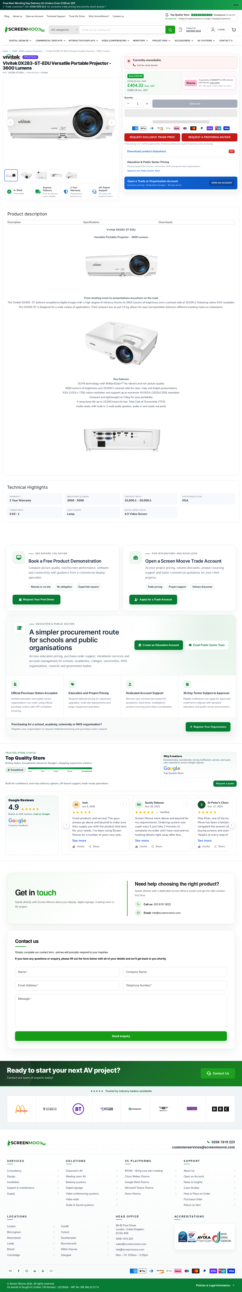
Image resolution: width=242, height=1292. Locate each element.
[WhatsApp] (43, 1271)
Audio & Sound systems (80, 1205)
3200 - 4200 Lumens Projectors (27, 51)
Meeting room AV (76, 1176)
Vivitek (44, 73)
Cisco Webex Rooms (137, 1176)
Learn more (215, 82)
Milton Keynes (69, 1249)
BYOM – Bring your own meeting (144, 1170)
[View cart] (234, 29)
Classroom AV (74, 1170)
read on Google (41, 814)
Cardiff (65, 1226)
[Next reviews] (232, 825)
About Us (189, 1170)
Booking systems (76, 1182)
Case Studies (191, 1187)
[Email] (10, 1271)
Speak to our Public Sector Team (143, 170)
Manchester (14, 1237)
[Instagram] (26, 1271)
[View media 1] (11, 175)
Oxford (65, 1232)
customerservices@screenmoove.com (203, 1147)
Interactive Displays (82, 40)
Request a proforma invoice (209, 137)
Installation (13, 1182)
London (11, 1226)
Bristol (10, 1249)
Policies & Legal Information (213, 1285)
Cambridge (13, 1255)
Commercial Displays (49, 40)
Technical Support (56, 16)
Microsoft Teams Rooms (139, 1187)
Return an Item (192, 1205)
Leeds (10, 1243)
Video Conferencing (114, 40)
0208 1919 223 (38, 6)
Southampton (68, 1237)
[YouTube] (51, 1271)
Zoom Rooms (133, 1193)
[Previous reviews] (66, 825)
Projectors (159, 40)
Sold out (195, 104)
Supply (11, 1193)
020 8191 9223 (162, 904)
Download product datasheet (180, 151)
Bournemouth (69, 1243)
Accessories (182, 40)
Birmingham (14, 1232)
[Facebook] (18, 1271)
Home (5, 51)
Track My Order (77, 16)
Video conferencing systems (82, 1193)
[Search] (170, 30)
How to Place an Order (197, 1193)
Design (11, 1176)
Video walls (72, 1199)
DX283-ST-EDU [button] (16, 73)
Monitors (139, 40)
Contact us (118, 16)
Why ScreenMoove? (99, 16)
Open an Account (34, 16)
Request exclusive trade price (152, 137)
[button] (180, 113)
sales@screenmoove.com (131, 1244)
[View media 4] (56, 175)
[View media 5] (71, 175)
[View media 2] (26, 175)
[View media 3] (41, 175)
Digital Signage (19, 40)
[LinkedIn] (35, 1271)
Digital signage (74, 1187)
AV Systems (205, 40)
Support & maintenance (20, 1187)
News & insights (193, 1182)
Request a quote (225, 783)
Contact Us (226, 40)
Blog (6, 16)
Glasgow (66, 1255)
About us (17, 16)
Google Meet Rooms (137, 1182)
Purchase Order (193, 1199)
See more (79, 840)
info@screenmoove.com (166, 913)
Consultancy (14, 1170)
